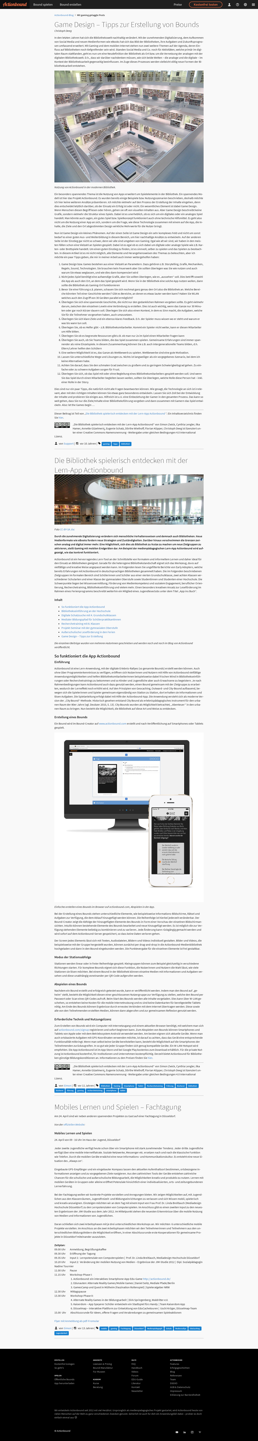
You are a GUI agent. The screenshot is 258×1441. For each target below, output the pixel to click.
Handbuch (136, 1367)
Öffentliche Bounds (64, 1379)
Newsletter (137, 1390)
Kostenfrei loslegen (64, 1364)
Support (69, 443)
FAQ (133, 1364)
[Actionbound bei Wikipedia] (200, 1432)
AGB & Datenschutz (180, 1387)
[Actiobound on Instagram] (192, 1432)
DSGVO (173, 1383)
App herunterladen (64, 1383)
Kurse (96, 1383)
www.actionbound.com (112, 723)
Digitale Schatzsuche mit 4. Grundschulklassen (88, 615)
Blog (172, 1371)
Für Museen (99, 1371)
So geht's (59, 1367)
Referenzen (176, 1375)
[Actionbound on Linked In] (184, 1432)
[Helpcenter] (238, 4)
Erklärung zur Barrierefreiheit (185, 1394)
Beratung (98, 1387)
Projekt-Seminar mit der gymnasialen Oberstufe (89, 628)
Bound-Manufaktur (103, 1367)
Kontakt (135, 1387)
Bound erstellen (70, 4)
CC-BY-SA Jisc (67, 529)
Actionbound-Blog (64, 15)
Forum (134, 1375)
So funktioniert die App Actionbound (83, 606)
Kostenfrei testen (206, 4)
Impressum (176, 1391)
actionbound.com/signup (74, 1029)
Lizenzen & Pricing (102, 1364)
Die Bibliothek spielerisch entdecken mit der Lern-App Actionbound (125, 413)
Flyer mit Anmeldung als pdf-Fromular (76, 1321)
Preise (178, 4)
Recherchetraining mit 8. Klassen (80, 623)
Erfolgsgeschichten (180, 1367)
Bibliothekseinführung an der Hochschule (86, 611)
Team (173, 1379)
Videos (134, 1371)
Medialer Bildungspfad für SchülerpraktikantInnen (91, 619)
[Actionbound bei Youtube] (177, 1432)
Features (174, 1364)
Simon (67, 1085)
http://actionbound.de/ (157, 1279)
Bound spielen (43, 4)
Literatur (136, 1383)
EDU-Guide (137, 1379)
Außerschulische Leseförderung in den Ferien (88, 632)
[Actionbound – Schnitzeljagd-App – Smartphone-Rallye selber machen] (15, 4)
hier (61, 417)
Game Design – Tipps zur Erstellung (82, 636)
